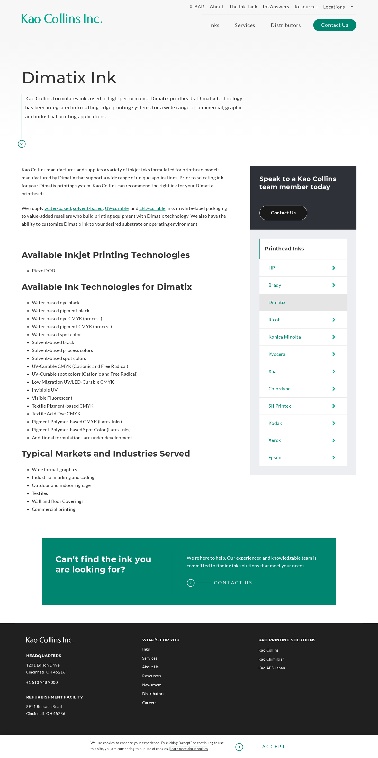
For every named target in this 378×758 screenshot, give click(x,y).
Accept (274, 746)
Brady (274, 285)
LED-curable (152, 208)
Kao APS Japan (279, 668)
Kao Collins (268, 650)
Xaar (273, 371)
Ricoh (274, 319)
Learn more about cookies (189, 749)
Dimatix (277, 302)
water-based (57, 208)
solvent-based (88, 208)
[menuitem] (194, 7)
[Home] (62, 18)
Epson (274, 457)
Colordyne (279, 388)
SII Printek (279, 406)
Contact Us (283, 212)
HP (271, 268)
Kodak (275, 423)
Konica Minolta (284, 337)
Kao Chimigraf (278, 660)
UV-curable (117, 208)
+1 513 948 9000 (42, 683)
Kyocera (276, 354)
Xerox (274, 440)
